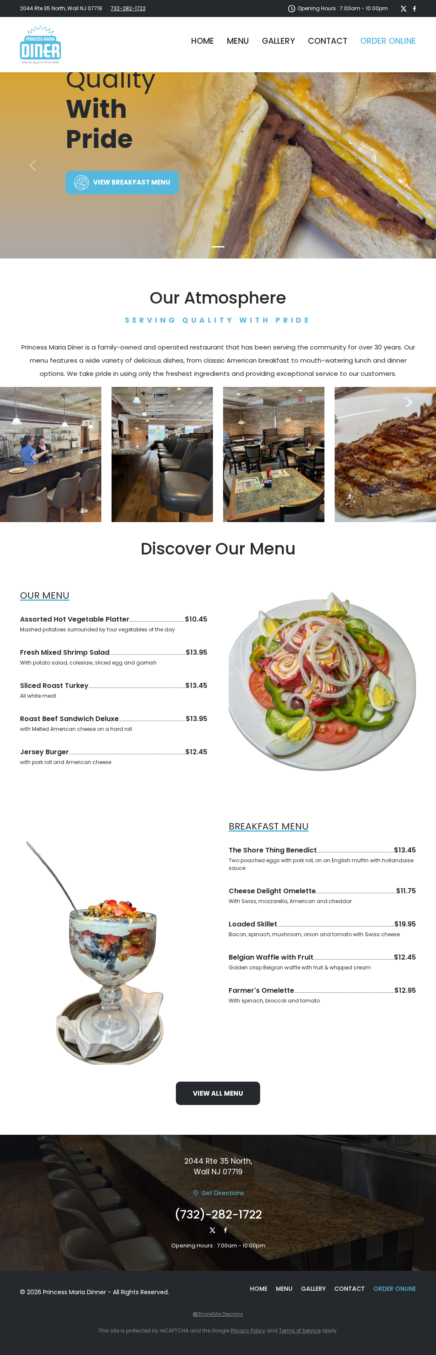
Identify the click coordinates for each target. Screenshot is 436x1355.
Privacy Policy (248, 1330)
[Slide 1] (218, 247)
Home (202, 41)
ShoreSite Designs (220, 1314)
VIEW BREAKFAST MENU (131, 182)
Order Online (388, 41)
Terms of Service (300, 1330)
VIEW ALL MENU (218, 1093)
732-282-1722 (128, 8)
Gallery (278, 41)
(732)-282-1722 (218, 1214)
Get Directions (222, 1193)
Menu (238, 41)
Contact (327, 41)
